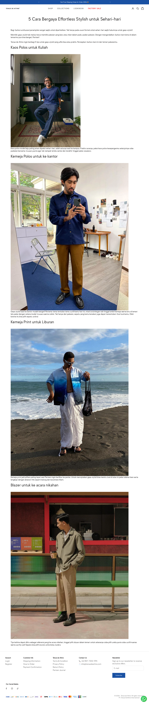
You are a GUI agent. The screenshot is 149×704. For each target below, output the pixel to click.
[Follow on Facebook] (6, 688)
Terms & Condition (60, 661)
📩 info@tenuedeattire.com (90, 664)
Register (8, 664)
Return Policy (58, 667)
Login (7, 661)
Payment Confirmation (32, 667)
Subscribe (119, 675)
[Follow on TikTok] (18, 688)
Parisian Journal (59, 670)
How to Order (29, 664)
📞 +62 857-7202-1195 (88, 661)
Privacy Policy (58, 664)
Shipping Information (31, 661)
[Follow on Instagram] (12, 688)
